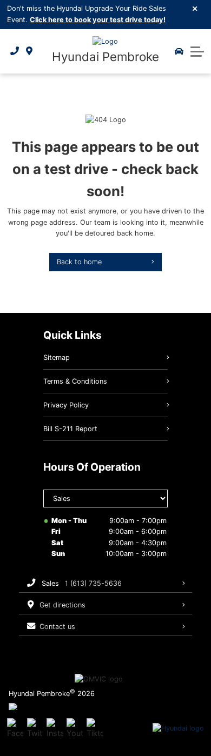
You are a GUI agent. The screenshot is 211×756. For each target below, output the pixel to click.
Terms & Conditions (75, 381)
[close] (195, 8)
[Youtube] (75, 728)
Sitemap (56, 357)
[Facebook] (15, 728)
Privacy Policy (66, 405)
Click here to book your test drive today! (98, 20)
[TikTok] (95, 728)
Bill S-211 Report (70, 429)
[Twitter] (35, 728)
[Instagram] (55, 728)
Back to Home (79, 262)
